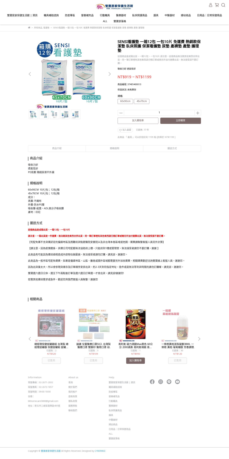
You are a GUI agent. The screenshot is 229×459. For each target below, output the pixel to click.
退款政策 (72, 396)
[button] (109, 74)
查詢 (70, 382)
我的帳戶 (72, 392)
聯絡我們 (72, 410)
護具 (155, 15)
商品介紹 (57, 148)
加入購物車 (138, 120)
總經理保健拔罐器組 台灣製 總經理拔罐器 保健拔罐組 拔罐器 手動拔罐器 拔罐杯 (51, 346)
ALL (105, 21)
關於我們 (72, 387)
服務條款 (72, 406)
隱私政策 (72, 401)
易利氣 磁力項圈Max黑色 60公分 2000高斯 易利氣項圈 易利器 (135, 346)
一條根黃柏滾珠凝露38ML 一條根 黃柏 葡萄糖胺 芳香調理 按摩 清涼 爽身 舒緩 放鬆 (178, 346)
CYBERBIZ (100, 451)
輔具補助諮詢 (51, 15)
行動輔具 (105, 15)
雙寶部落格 (120, 21)
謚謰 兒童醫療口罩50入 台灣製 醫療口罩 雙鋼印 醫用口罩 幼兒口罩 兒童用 (93, 346)
